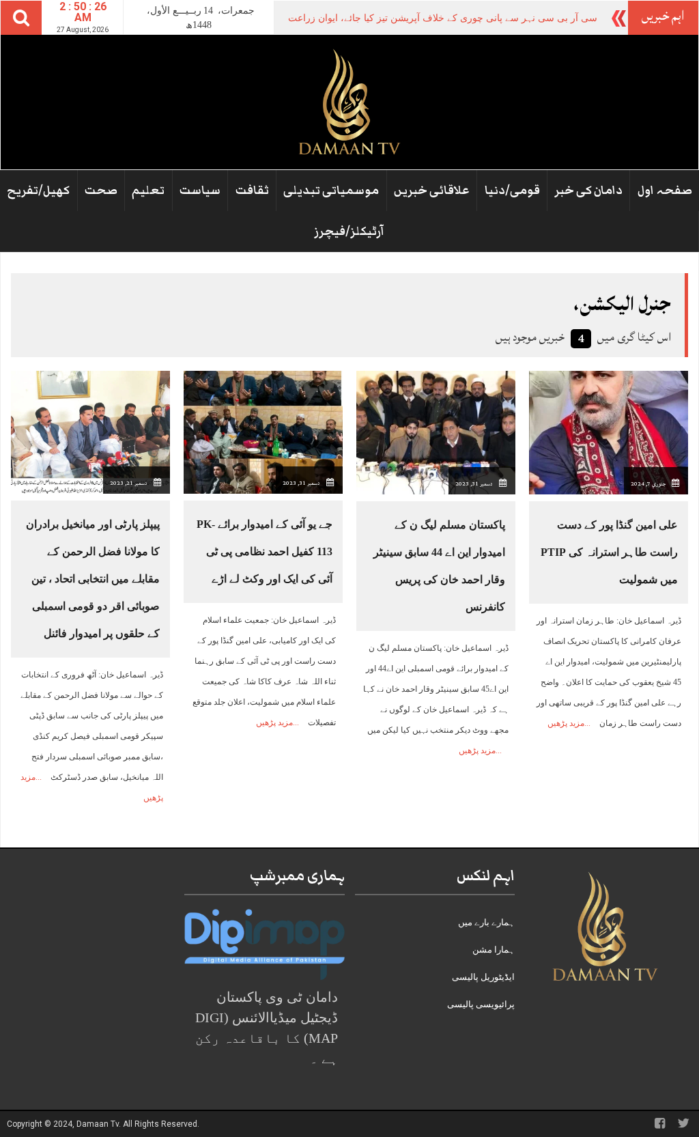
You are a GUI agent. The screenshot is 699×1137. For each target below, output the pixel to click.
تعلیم (148, 190)
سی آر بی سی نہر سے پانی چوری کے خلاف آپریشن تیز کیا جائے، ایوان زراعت (442, 18)
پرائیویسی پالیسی (481, 1004)
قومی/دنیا (512, 190)
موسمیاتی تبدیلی (331, 190)
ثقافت (252, 190)
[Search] (21, 17)
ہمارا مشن (493, 949)
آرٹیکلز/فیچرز (349, 231)
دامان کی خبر (588, 190)
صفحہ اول (665, 190)
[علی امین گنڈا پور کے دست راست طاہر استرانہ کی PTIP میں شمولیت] (608, 431)
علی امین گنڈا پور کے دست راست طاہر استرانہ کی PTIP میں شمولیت (609, 552)
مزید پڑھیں (565, 723)
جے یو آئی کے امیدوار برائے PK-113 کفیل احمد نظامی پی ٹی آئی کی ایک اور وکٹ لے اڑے (264, 551)
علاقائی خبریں (432, 190)
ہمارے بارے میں (486, 922)
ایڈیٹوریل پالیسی (483, 977)
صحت (101, 190)
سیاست (200, 190)
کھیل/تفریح (38, 190)
